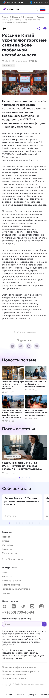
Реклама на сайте (11, 580)
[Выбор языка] (42, 9)
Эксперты (32, 694)
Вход (4, 559)
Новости (9, 694)
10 (39, 523)
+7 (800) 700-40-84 (18, 612)
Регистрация (16, 559)
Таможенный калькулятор (16, 588)
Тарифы (6, 593)
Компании (7, 549)
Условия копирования (14, 678)
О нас (5, 572)
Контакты (7, 576)
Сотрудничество (11, 584)
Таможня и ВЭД (11, 456)
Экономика (7, 65)
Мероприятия (9, 553)
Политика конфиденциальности (19, 667)
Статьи (20, 694)
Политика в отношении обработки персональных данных (20, 672)
